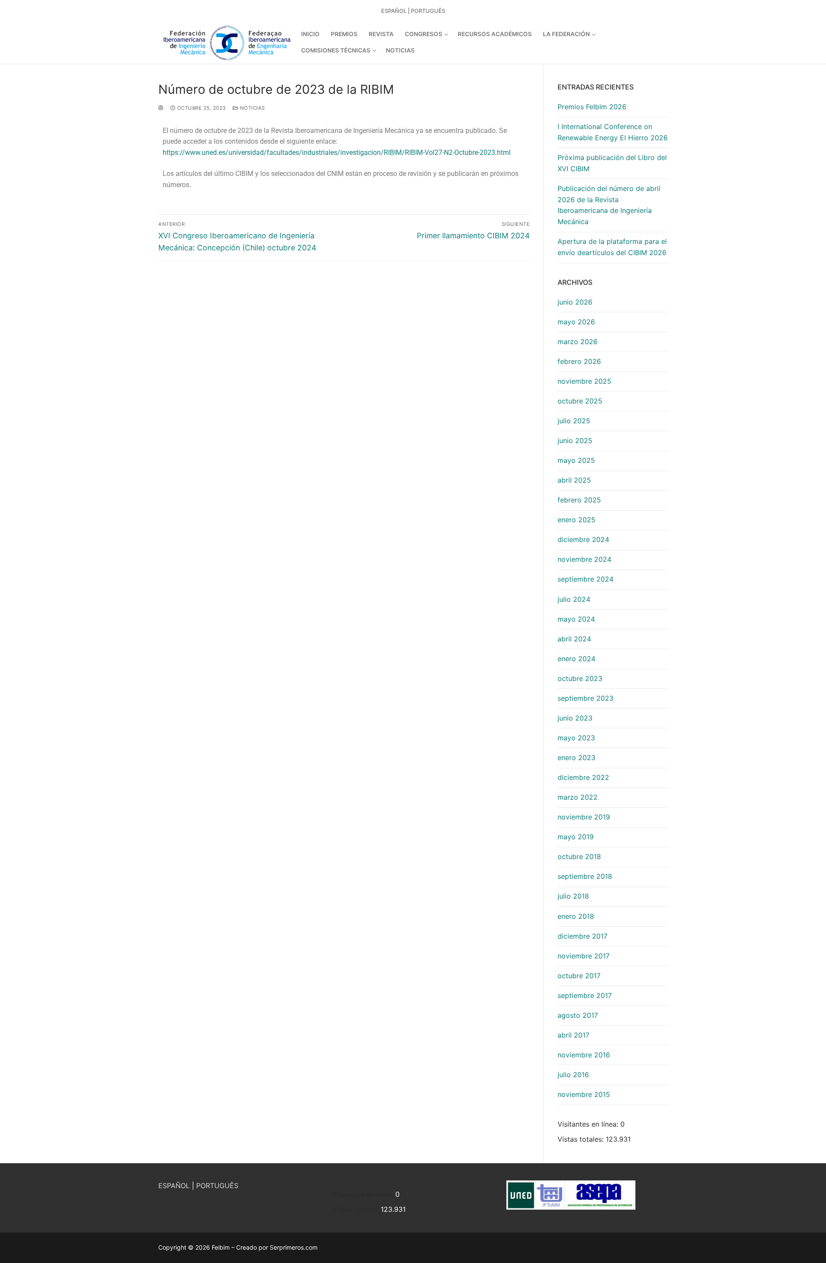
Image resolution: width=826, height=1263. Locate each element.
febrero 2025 (579, 500)
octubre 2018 (579, 856)
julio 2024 (574, 599)
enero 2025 (576, 519)
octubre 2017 (579, 975)
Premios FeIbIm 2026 (592, 106)
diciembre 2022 (583, 777)
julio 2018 (573, 896)
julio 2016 (573, 1074)
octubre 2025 (580, 401)
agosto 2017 (578, 1015)
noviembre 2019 (584, 817)
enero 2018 (576, 916)
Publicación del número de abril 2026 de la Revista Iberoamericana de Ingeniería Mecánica (609, 205)
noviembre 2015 (584, 1094)
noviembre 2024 (584, 559)
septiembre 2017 (585, 995)
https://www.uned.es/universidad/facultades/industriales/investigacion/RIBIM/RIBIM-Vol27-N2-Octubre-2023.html (337, 152)
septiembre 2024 (585, 579)
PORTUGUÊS (217, 1185)
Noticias (251, 108)
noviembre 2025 (584, 381)
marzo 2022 (578, 797)
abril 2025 (574, 480)
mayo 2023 (576, 737)
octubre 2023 (580, 678)
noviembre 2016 (584, 1054)
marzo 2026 (578, 341)
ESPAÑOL (174, 1185)
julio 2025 (574, 420)
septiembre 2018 (585, 876)
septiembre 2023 (585, 698)
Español (394, 10)
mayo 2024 (576, 619)
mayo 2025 (576, 460)
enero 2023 (576, 757)
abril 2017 (573, 1035)
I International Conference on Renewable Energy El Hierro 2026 (613, 132)
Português (428, 10)
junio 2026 (575, 302)
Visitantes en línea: (589, 1124)
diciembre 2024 (583, 539)
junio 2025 (575, 440)
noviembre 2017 (584, 956)
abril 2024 (574, 639)
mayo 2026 (576, 321)
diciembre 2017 (582, 936)
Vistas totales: (582, 1139)
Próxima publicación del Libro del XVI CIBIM (612, 163)
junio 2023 (575, 718)
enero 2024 (576, 658)
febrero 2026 (579, 361)
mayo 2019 (576, 836)
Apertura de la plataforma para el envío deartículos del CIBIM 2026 (612, 247)
